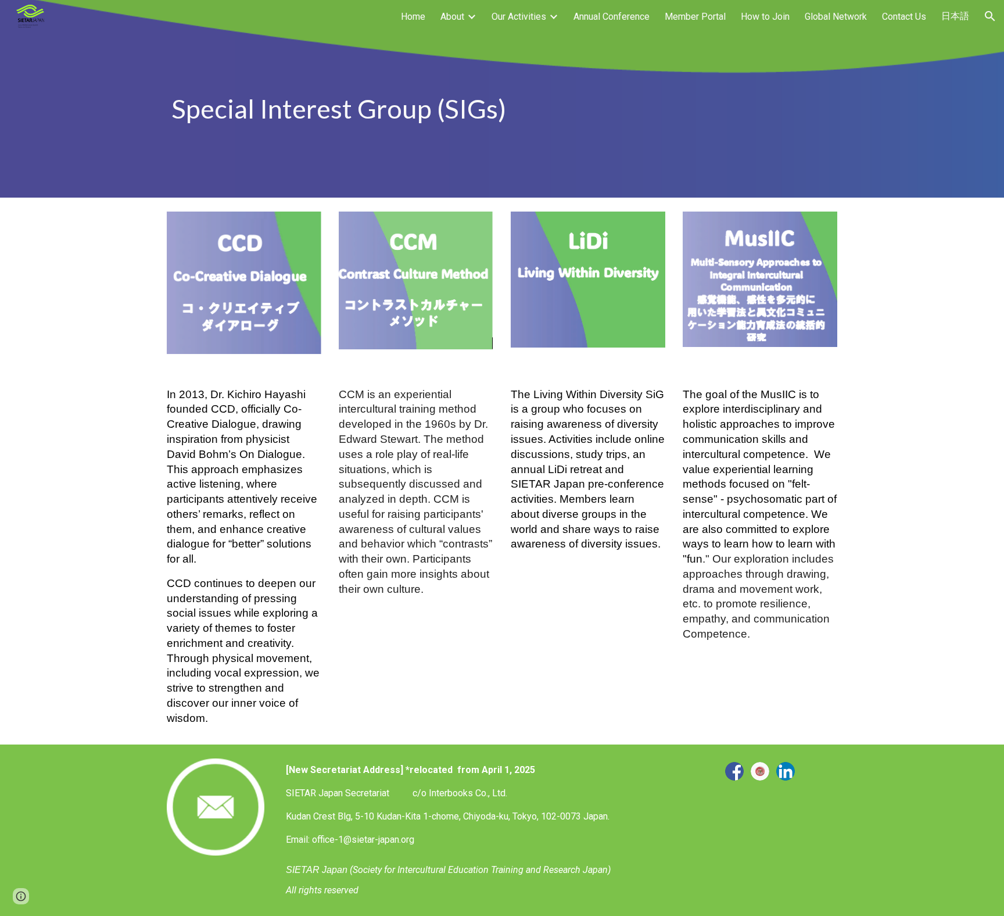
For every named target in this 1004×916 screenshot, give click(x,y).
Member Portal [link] (695, 16)
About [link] (452, 16)
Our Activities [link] (519, 16)
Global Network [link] (836, 16)
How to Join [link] (765, 16)
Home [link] (413, 16)
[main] (502, 99)
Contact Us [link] (904, 16)
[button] (990, 16)
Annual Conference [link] (611, 16)
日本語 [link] (955, 16)
